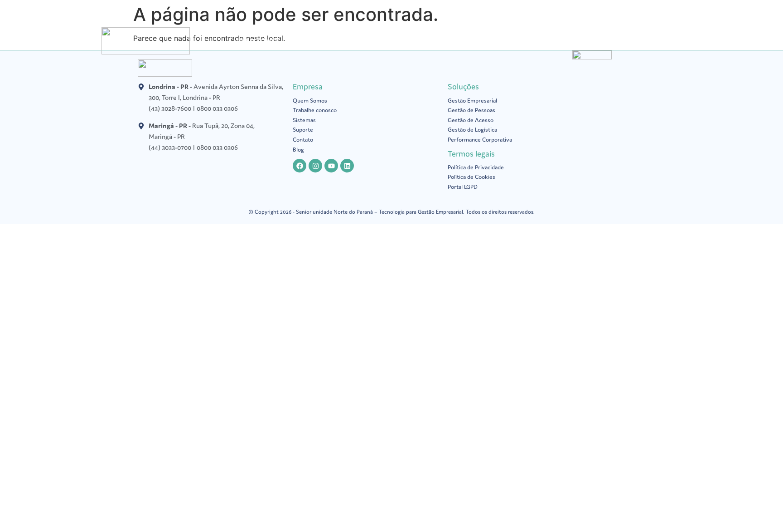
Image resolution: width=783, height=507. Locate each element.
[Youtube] (331, 165)
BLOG (467, 40)
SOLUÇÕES (311, 40)
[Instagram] (315, 165)
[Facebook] (299, 165)
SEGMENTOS (416, 40)
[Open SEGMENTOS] (441, 40)
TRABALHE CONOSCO (566, 40)
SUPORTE (504, 40)
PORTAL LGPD (362, 40)
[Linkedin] (347, 165)
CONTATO (629, 40)
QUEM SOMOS (258, 40)
